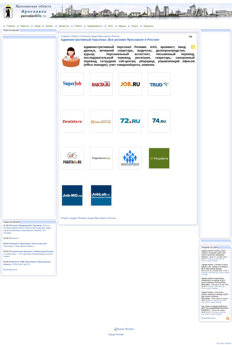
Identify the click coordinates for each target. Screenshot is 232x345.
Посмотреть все (10, 270)
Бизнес (49, 26)
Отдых (134, 26)
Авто (110, 26)
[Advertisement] (28, 128)
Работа (78, 26)
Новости (25, 26)
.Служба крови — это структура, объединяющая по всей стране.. (28, 253)
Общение (148, 26)
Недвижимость (95, 26)
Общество (64, 26)
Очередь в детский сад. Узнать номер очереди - (213, 260)
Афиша (122, 26)
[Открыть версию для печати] (191, 36)
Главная (11, 26)
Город (37, 26)
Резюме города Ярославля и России (100, 36)
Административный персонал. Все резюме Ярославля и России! (110, 39)
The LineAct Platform (223, 343)
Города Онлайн (116, 334)
